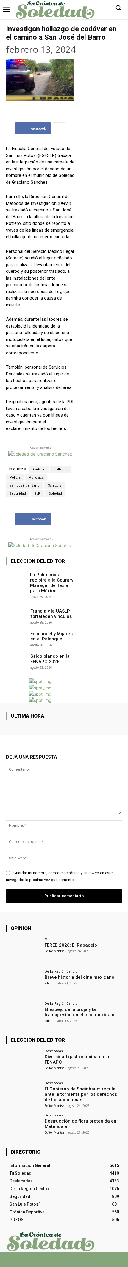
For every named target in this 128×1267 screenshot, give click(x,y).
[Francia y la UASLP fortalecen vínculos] (16, 614)
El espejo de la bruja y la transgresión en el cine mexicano (80, 1012)
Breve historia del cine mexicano (79, 977)
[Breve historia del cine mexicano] (23, 983)
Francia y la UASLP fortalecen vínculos (51, 613)
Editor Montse (54, 951)
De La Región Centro (61, 971)
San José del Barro (25, 485)
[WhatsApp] (69, 1262)
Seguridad (18, 493)
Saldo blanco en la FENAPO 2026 (50, 659)
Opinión (51, 939)
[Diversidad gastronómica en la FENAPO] (23, 1062)
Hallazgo (61, 469)
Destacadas (54, 1050)
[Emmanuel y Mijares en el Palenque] (16, 637)
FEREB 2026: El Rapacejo (71, 945)
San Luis (54, 485)
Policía (15, 477)
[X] (59, 1262)
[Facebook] (48, 1262)
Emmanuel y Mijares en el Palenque (51, 636)
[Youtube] (79, 1262)
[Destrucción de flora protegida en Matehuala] (23, 1126)
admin (49, 983)
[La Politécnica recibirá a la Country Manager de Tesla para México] (16, 578)
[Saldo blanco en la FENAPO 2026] (16, 659)
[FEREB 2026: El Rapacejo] (23, 950)
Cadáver (39, 469)
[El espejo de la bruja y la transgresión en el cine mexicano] (23, 1015)
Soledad (55, 493)
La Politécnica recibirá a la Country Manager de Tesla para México (51, 582)
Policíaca (36, 477)
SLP (37, 493)
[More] (59, 128)
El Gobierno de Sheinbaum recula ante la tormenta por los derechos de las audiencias (81, 1094)
